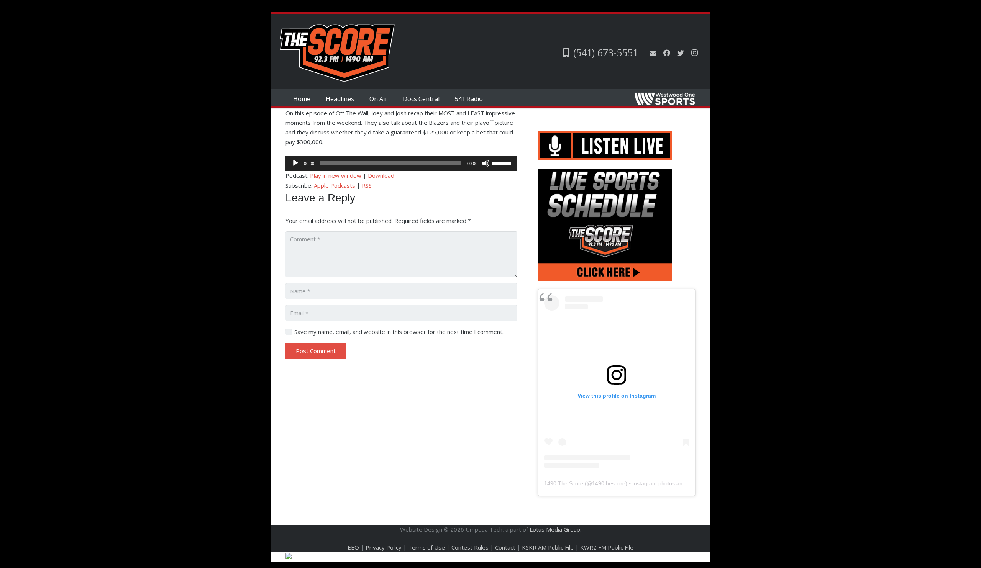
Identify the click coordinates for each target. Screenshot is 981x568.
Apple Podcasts (334, 185)
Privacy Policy (384, 547)
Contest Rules (470, 547)
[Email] (653, 53)
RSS (367, 185)
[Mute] (486, 163)
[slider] (502, 162)
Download (381, 175)
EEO (353, 547)
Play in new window (335, 175)
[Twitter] (680, 53)
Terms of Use (426, 547)
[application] (401, 163)
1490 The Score (563, 483)
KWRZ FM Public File (606, 547)
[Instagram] (694, 53)
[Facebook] (667, 53)
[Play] (295, 163)
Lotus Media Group (555, 529)
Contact (505, 547)
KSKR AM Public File (548, 547)
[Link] (337, 53)
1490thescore (608, 483)
